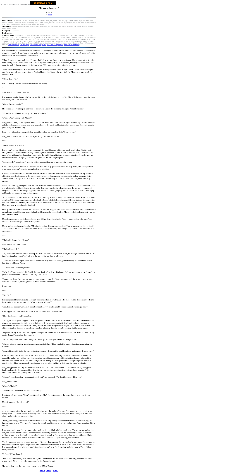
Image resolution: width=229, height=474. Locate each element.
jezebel (50, 14)
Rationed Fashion (13, 45)
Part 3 (42, 470)
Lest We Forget (24, 45)
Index (48, 470)
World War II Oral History (72, 45)
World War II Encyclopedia (55, 45)
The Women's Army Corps (38, 45)
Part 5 (55, 470)
